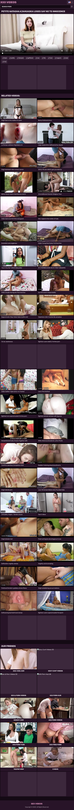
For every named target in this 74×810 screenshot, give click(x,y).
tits (45, 58)
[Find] (71, 6)
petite (13, 58)
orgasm (59, 58)
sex (38, 58)
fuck (51, 58)
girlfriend (30, 58)
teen (5, 58)
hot (5, 62)
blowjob (21, 58)
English (70, 2)
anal (66, 58)
